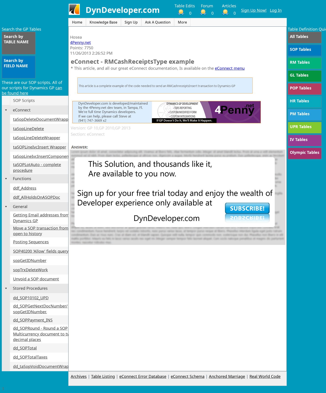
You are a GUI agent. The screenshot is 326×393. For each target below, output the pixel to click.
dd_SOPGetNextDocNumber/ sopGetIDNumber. (40, 308)
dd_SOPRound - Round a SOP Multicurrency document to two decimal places (43, 334)
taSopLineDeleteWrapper (36, 137)
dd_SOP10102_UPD (31, 297)
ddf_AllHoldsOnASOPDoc (36, 197)
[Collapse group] (6, 110)
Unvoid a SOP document (36, 279)
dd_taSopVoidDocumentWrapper (44, 366)
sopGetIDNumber (29, 260)
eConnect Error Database (142, 376)
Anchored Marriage (227, 376)
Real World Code (265, 376)
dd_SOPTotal (25, 348)
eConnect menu (230, 68)
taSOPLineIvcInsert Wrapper (39, 147)
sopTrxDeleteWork (30, 269)
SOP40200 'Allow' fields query (40, 251)
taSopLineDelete (28, 128)
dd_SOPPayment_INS (33, 320)
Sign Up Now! (254, 10)
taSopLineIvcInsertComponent (41, 156)
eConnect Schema (187, 376)
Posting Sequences (31, 241)
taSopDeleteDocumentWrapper (42, 119)
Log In (276, 10)
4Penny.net (80, 42)
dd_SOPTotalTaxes (30, 357)
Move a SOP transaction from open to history (40, 230)
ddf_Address (24, 188)
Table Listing (103, 376)
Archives (79, 376)
